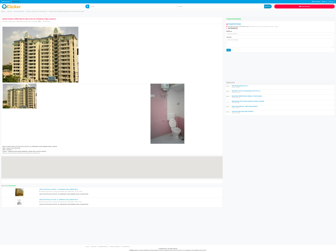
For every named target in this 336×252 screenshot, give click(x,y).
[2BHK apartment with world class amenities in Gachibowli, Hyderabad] (228, 102)
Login (332, 1)
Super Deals (6, 1)
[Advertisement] (279, 66)
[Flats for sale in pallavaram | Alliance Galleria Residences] (228, 106)
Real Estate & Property (19, 11)
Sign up (325, 1)
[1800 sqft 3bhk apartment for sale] (228, 86)
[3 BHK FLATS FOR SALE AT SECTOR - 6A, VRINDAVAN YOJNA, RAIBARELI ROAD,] (19, 192)
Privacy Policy (125, 246)
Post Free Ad (305, 6)
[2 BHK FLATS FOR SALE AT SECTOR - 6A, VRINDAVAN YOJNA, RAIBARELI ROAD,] (19, 202)
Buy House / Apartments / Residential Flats (36, 11)
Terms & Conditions (115, 246)
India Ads (9, 11)
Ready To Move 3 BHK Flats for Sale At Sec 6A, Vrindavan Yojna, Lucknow (66, 11)
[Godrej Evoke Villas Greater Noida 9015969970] (228, 111)
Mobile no (229, 31)
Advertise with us (103, 246)
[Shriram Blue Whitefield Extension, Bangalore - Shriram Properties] (228, 96)
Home (3, 11)
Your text (228, 37)
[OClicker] (42, 6)
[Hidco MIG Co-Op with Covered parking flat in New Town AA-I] (228, 91)
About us (93, 246)
